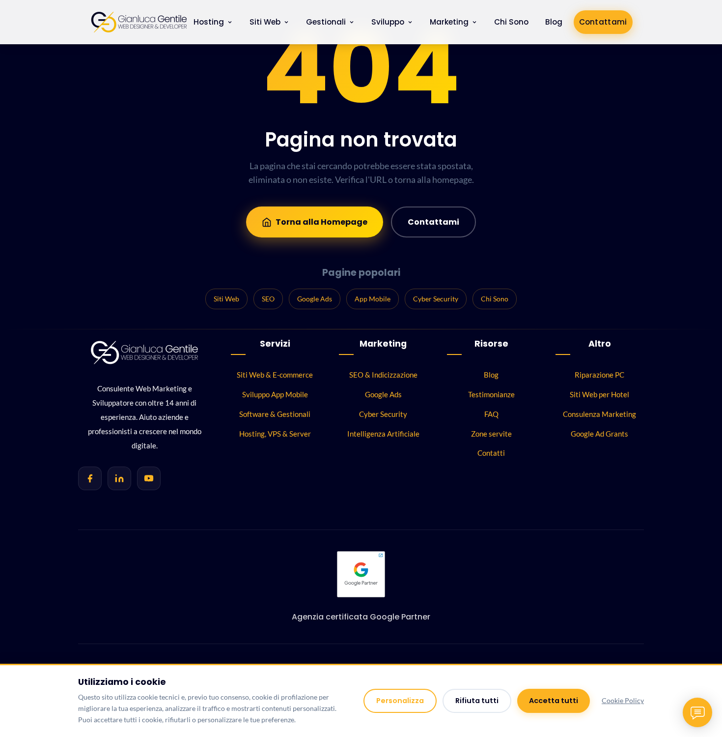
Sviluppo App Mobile (275, 394)
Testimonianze (491, 394)
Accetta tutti (553, 701)
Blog (553, 22)
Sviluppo (387, 22)
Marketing (449, 22)
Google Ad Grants (599, 433)
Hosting (209, 22)
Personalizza (400, 701)
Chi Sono (511, 22)
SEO (268, 299)
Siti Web (265, 22)
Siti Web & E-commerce (275, 374)
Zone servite (491, 433)
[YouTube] (149, 478)
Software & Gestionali (274, 414)
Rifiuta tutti (477, 701)
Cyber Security (435, 299)
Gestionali (326, 22)
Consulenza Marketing (599, 414)
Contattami (603, 22)
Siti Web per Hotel (599, 394)
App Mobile (372, 299)
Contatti (491, 452)
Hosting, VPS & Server (275, 433)
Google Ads (314, 299)
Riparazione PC (599, 374)
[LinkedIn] (119, 478)
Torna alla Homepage (321, 222)
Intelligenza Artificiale (383, 433)
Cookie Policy (623, 701)
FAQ (491, 414)
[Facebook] (90, 478)
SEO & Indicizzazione (383, 374)
